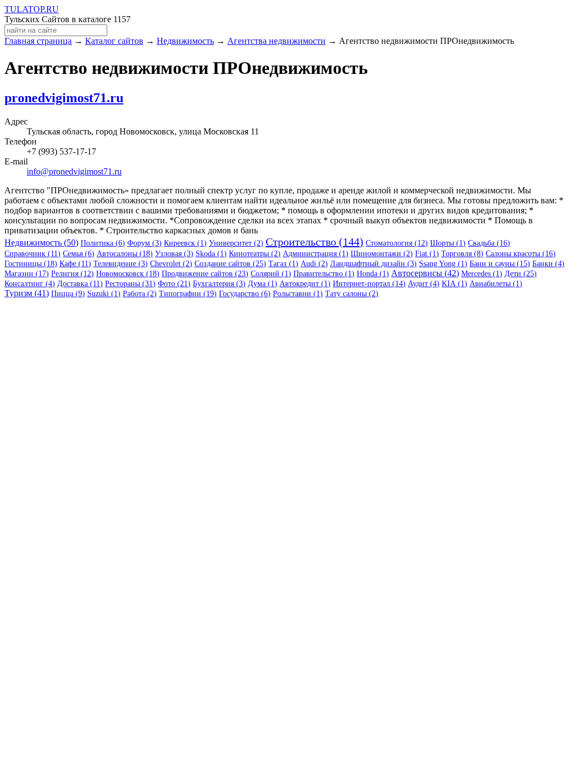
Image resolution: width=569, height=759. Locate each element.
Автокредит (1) (305, 283)
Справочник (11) (32, 253)
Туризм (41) (26, 293)
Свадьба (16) (489, 243)
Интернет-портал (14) (369, 283)
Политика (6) (103, 243)
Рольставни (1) (298, 293)
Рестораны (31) (130, 283)
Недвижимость (185, 41)
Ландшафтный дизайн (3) (373, 263)
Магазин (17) (26, 273)
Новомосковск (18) (127, 273)
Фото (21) (174, 283)
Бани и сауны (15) (500, 263)
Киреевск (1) (185, 243)
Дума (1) (262, 283)
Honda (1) (373, 273)
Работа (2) (140, 293)
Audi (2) (314, 263)
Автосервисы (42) (425, 273)
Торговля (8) (462, 253)
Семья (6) (78, 253)
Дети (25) (521, 273)
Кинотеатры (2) (255, 253)
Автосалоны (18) (125, 253)
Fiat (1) (427, 253)
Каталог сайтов (114, 41)
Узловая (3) (174, 253)
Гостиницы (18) (30, 263)
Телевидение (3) (120, 263)
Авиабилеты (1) (496, 283)
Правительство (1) (324, 273)
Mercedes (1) (481, 273)
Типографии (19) (188, 293)
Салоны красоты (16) (521, 253)
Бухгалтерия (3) (219, 283)
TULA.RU (31, 9)
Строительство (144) (314, 242)
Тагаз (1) (283, 263)
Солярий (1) (271, 273)
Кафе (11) (75, 263)
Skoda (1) (211, 253)
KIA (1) (454, 283)
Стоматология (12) (397, 243)
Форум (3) (144, 243)
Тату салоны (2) (351, 293)
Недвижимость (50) (41, 242)
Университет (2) (236, 243)
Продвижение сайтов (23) (205, 273)
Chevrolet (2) (171, 263)
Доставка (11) (80, 283)
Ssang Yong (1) (443, 263)
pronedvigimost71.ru (63, 98)
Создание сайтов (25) (230, 263)
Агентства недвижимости (276, 41)
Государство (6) (245, 293)
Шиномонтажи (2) (382, 253)
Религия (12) (72, 273)
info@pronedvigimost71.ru (74, 171)
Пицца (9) (68, 293)
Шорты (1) (448, 243)
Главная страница (38, 41)
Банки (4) (548, 263)
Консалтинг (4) (29, 283)
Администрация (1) (315, 253)
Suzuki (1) (104, 293)
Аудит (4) (424, 283)
